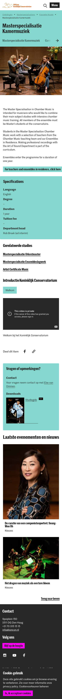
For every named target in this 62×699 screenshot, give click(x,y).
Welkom (9, 290)
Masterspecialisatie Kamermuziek (21, 40)
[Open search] (45, 5)
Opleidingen (7, 14)
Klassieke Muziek (46, 14)
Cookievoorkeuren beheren (34, 686)
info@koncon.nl (10, 629)
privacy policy (10, 686)
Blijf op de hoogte (13, 645)
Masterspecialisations (26, 14)
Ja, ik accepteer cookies (18, 693)
